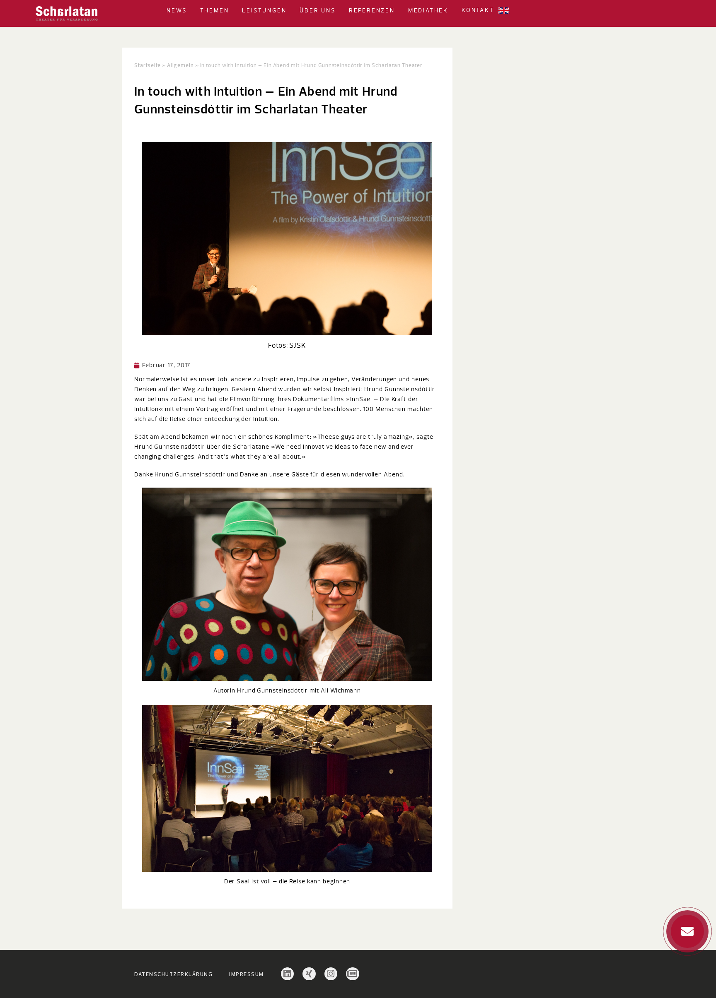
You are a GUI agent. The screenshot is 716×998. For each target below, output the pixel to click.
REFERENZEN (372, 11)
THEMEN (214, 11)
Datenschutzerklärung (173, 974)
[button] (190, 10)
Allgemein (180, 65)
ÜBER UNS (317, 11)
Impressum (246, 974)
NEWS (176, 11)
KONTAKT (478, 10)
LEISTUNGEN (264, 11)
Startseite (147, 65)
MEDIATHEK (428, 11)
